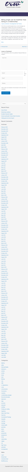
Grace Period (4, 110)
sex (2, 443)
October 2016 (4, 181)
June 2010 (3, 333)
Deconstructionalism (5, 397)
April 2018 (3, 145)
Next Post (24, 46)
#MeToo (3, 363)
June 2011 (3, 309)
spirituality (3, 447)
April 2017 (3, 169)
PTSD (2, 437)
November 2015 (4, 203)
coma (2, 387)
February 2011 (4, 317)
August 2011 (3, 305)
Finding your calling (5, 409)
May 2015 (3, 215)
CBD (2, 383)
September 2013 (4, 255)
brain (2, 377)
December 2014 (4, 225)
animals (3, 371)
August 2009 (4, 353)
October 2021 (4, 133)
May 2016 (3, 191)
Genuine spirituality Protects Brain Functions (10, 116)
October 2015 (4, 205)
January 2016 (4, 199)
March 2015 (3, 219)
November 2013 (4, 251)
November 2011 (4, 299)
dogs (2, 401)
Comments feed (4, 458)
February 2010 (4, 341)
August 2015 (4, 209)
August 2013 (4, 257)
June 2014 (3, 237)
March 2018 (3, 147)
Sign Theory (3, 445)
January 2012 (4, 295)
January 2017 (4, 175)
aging (2, 365)
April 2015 (3, 217)
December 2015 (4, 201)
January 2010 (4, 343)
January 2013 (4, 271)
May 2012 (3, 287)
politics (2, 431)
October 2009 (4, 349)
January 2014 (4, 247)
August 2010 (4, 329)
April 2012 (3, 289)
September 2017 (4, 159)
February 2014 (4, 245)
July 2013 (3, 259)
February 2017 (4, 173)
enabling (3, 407)
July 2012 (3, 283)
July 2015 (3, 211)
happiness (3, 411)
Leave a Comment (5, 23)
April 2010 (3, 337)
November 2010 (4, 323)
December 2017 (4, 153)
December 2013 (4, 249)
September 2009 (5, 351)
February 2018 (4, 149)
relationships (4, 439)
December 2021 (4, 129)
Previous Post (4, 46)
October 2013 (4, 253)
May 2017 (3, 167)
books (2, 375)
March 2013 (3, 267)
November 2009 (4, 347)
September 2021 (4, 135)
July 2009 (3, 355)
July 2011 (3, 307)
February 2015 (4, 221)
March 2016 (3, 195)
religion (2, 441)
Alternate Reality (4, 367)
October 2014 (4, 229)
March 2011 (3, 315)
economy (3, 403)
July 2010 (3, 331)
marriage (3, 423)
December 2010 (4, 321)
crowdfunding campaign (6, 395)
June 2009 (3, 357)
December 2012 (4, 273)
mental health (4, 425)
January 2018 (4, 151)
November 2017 (4, 155)
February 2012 (4, 293)
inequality (3, 419)
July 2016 (3, 187)
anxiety (2, 373)
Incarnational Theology (6, 417)
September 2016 (4, 183)
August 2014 (4, 233)
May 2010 (3, 335)
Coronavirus (3, 391)
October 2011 (4, 301)
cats (2, 381)
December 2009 (4, 345)
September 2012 (4, 279)
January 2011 (4, 319)
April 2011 (3, 313)
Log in (2, 454)
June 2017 (3, 165)
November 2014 (4, 227)
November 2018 (4, 143)
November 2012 (4, 275)
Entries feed (3, 457)
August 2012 (4, 281)
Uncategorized (13, 23)
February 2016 (4, 197)
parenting (3, 427)
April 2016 (3, 193)
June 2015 (3, 213)
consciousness (4, 389)
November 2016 (4, 179)
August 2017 (4, 161)
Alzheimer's (3, 369)
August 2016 (4, 185)
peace (2, 429)
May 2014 (3, 239)
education (3, 405)
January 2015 (4, 223)
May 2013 (3, 263)
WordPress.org (4, 460)
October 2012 (4, 277)
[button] (14, 10)
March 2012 (3, 291)
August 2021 (4, 137)
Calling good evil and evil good (7, 118)
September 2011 (4, 303)
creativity (3, 393)
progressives (4, 435)
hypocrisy (3, 415)
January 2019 (4, 141)
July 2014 (3, 235)
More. (2, 42)
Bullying (3, 379)
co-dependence (4, 385)
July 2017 (3, 163)
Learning (3, 421)
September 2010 (4, 327)
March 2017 (3, 171)
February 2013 (4, 269)
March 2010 (3, 339)
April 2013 (3, 265)
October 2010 (4, 325)
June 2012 (3, 285)
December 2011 (4, 297)
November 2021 (4, 131)
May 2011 (3, 311)
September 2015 (4, 207)
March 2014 (3, 243)
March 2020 (4, 139)
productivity (3, 433)
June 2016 (3, 189)
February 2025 (4, 127)
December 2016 (4, 177)
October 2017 (4, 157)
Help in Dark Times (5, 413)
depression (3, 399)
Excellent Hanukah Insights (7, 114)
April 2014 (3, 241)
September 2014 (4, 231)
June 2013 (3, 261)
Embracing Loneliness (5, 112)
